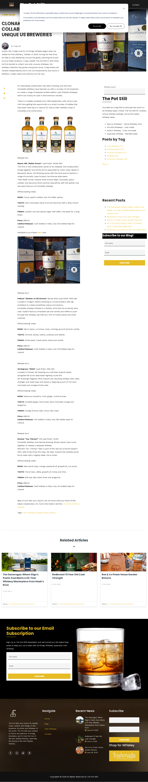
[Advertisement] (124, 182)
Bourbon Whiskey (116, 152)
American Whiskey (117, 159)
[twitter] (4, 93)
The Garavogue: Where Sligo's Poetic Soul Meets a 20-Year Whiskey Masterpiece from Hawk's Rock (126, 210)
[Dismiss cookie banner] (124, 8)
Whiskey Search (110, 87)
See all (105, 164)
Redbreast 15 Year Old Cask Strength (123, 217)
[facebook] (4, 88)
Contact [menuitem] (135, 5)
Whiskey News (41, 513)
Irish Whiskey (28, 513)
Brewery (52, 513)
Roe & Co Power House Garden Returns (124, 220)
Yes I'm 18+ (97, 26)
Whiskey (112, 156)
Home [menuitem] (47, 719)
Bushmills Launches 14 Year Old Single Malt (126, 230)
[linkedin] (4, 98)
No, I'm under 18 (116, 26)
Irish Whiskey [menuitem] (50, 729)
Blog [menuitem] (46, 724)
